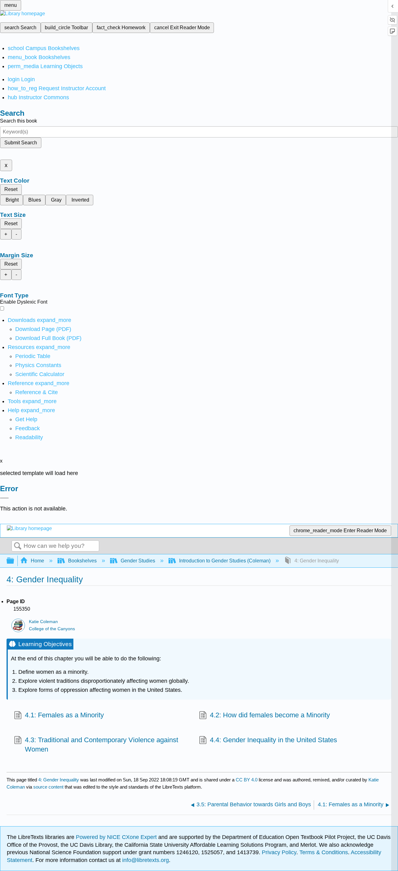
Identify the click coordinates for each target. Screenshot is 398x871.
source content (48, 786)
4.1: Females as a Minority (64, 715)
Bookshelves (82, 560)
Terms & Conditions (323, 852)
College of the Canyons (52, 628)
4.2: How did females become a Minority (270, 715)
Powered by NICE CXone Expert (117, 837)
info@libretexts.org (145, 860)
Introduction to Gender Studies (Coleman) (225, 560)
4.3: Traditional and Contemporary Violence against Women (101, 744)
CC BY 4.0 (246, 779)
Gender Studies (137, 560)
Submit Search (20, 142)
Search (18, 546)
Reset (10, 189)
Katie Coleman (43, 621)
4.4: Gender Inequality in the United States (273, 740)
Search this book (18, 120)
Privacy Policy (279, 852)
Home (37, 560)
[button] (27, 428)
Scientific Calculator (39, 374)
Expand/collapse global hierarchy (14, 561)
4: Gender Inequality (58, 779)
